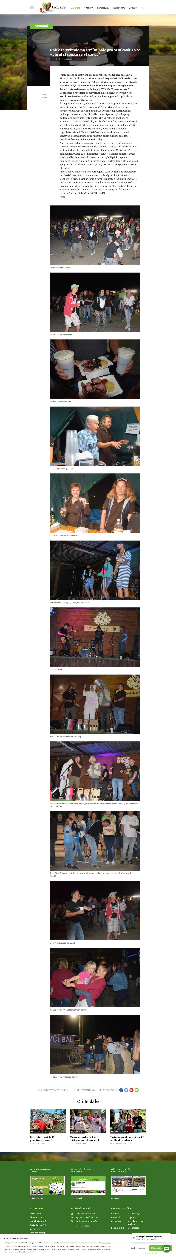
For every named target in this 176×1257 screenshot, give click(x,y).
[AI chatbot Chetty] (166, 1249)
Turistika (88, 8)
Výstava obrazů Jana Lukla (87, 1217)
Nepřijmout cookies (138, 1248)
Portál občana (36, 1213)
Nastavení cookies (151, 1253)
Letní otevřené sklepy (85, 1213)
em (136, 1090)
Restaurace (116, 1221)
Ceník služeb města (38, 1225)
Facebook (115, 1198)
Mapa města (133, 1228)
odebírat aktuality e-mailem (54, 1090)
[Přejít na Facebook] (128, 1185)
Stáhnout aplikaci (37, 1198)
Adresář (133, 8)
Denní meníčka (117, 1228)
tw (126, 1090)
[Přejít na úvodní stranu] (52, 8)
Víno (129, 1143)
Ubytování (132, 1217)
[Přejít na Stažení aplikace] (47, 1185)
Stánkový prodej (37, 1233)
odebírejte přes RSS (86, 1090)
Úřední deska (36, 1217)
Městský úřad (119, 8)
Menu (32, 7)
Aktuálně (75, 8)
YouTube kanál (76, 1198)
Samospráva (103, 8)
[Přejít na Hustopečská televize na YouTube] (88, 1185)
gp (131, 1090)
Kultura (44, 97)
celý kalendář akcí (83, 1226)
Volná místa (35, 1229)
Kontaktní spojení (38, 1221)
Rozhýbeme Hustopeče (86, 1221)
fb (121, 1090)
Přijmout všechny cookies (160, 1248)
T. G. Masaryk (134, 1213)
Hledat (143, 8)
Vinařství (115, 1213)
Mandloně (115, 1217)
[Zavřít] (172, 1237)
